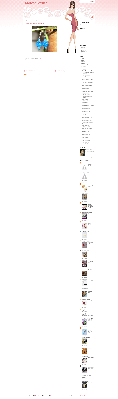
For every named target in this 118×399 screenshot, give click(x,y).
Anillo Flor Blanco (85, 139)
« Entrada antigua (60, 70)
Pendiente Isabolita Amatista (87, 116)
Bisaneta (83, 222)
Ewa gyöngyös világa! (86, 250)
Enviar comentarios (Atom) (39, 74)
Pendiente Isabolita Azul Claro (34, 23)
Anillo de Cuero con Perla (87, 85)
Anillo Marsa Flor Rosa (86, 100)
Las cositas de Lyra (86, 299)
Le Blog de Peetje (85, 309)
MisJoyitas (84, 347)
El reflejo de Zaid (85, 241)
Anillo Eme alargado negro (87, 128)
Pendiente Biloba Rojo (86, 111)
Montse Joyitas (36, 3)
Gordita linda (84, 260)
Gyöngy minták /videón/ (87, 269)
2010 (82, 63)
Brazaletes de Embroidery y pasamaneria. (90, 339)
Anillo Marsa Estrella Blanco (87, 91)
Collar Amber (90, 382)
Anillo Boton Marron (86, 94)
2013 (82, 58)
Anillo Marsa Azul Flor (86, 126)
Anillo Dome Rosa (85, 125)
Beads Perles (84, 203)
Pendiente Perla (85, 102)
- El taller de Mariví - (86, 172)
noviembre (84, 64)
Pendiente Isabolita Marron (87, 120)
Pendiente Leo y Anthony (87, 96)
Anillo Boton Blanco (85, 90)
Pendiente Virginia (85, 123)
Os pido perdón (84, 378)
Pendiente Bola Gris (86, 110)
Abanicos (89, 232)
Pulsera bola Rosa (85, 142)
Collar (82, 48)
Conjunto (83, 50)
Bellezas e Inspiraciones (87, 212)
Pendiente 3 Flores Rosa (87, 117)
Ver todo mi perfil (88, 154)
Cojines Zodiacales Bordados (90, 195)
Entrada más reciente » (30, 70)
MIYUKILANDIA (85, 356)
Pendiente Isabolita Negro (87, 119)
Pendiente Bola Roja (86, 108)
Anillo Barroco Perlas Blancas (88, 132)
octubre (83, 66)
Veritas (83, 310)
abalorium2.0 (84, 182)
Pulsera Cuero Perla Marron (87, 79)
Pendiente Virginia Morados (87, 122)
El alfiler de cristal (85, 231)
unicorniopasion (85, 381)
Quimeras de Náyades (86, 375)
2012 (82, 60)
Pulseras (83, 52)
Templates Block (66, 395)
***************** (84, 163)
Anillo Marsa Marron (86, 134)
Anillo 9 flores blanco (86, 137)
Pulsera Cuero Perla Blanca (87, 77)
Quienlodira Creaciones (87, 366)
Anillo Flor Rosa (85, 99)
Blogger (91, 157)
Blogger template (54, 395)
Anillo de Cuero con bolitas (87, 81)
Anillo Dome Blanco (86, 93)
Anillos (82, 47)
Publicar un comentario (29, 68)
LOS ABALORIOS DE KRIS (87, 318)
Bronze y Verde (90, 280)
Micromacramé (90, 213)
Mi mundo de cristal (86, 337)
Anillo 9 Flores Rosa (86, 97)
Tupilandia (84, 377)
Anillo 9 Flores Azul (85, 131)
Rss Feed (92, 17)
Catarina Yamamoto (84, 395)
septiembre (84, 143)
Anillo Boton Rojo (85, 88)
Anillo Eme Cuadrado (86, 140)
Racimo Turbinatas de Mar (87, 70)
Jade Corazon (84, 279)
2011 (82, 61)
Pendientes (32, 59)
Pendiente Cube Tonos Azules (88, 103)
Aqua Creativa (84, 193)
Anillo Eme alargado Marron (87, 129)
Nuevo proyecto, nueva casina (87, 315)
